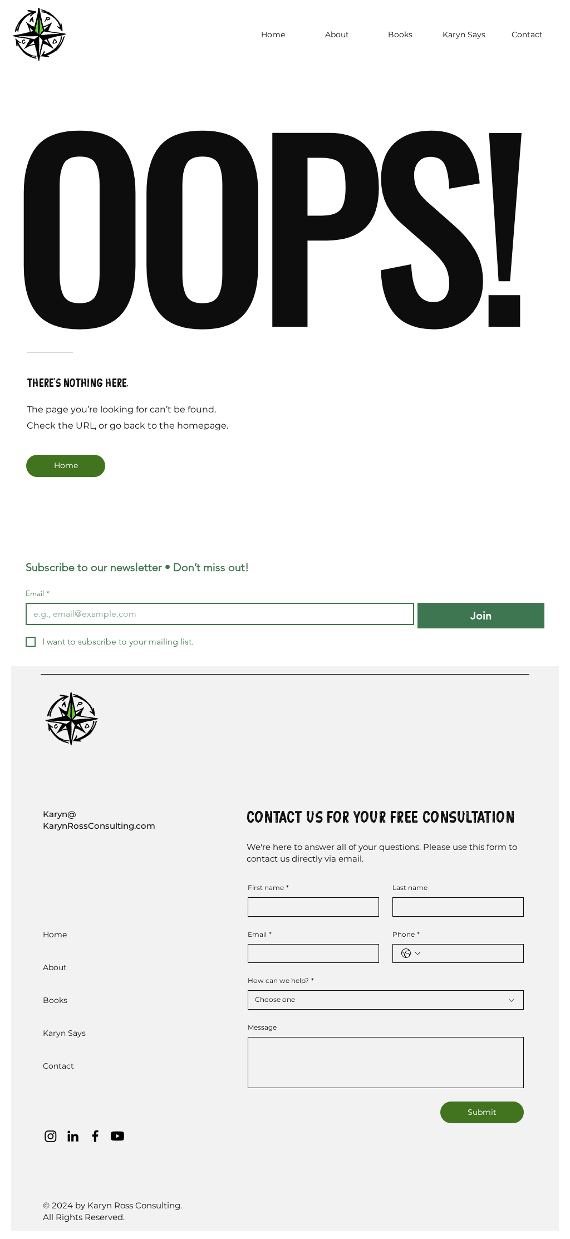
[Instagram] (50, 1136)
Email (38, 593)
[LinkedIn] (73, 1136)
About (55, 967)
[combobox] (386, 1000)
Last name (410, 887)
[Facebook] (95, 1136)
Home (55, 935)
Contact (58, 1066)
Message (262, 1027)
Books (55, 1000)
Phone (406, 934)
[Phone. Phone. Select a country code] (411, 953)
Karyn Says (64, 1033)
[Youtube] (117, 1136)
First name (268, 887)
